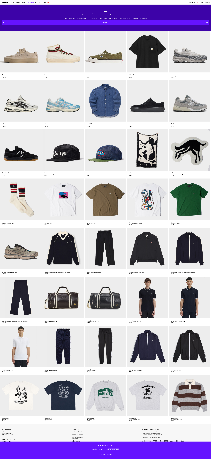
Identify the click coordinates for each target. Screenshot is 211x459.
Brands (24, 2)
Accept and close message (106, 454)
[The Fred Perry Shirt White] (21, 346)
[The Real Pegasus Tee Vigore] (148, 395)
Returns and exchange (77, 437)
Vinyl (44, 2)
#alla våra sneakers (124, 18)
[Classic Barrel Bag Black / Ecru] (63, 297)
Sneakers (18, 2)
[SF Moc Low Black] (148, 101)
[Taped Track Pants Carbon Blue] (63, 346)
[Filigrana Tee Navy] (63, 395)
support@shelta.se (79, 431)
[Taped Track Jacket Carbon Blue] (148, 346)
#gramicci (72, 18)
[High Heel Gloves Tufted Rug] (190, 150)
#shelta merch (113, 18)
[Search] (207, 22)
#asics (65, 18)
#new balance (93, 18)
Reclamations (75, 438)
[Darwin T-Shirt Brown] (105, 199)
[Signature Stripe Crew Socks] (21, 199)
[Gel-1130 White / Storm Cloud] (63, 101)
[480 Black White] (21, 150)
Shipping (74, 440)
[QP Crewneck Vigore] (105, 395)
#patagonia (135, 18)
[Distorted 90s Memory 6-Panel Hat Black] (63, 150)
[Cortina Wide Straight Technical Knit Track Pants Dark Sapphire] (21, 297)
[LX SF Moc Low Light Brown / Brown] (21, 51)
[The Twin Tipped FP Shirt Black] (148, 297)
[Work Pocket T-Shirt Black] (148, 51)
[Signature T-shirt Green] (190, 199)
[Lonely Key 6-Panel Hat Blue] (105, 150)
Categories (31, 2)
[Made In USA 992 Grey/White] (190, 101)
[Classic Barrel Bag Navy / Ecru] (105, 297)
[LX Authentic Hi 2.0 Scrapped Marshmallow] (63, 51)
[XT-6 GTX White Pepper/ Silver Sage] (21, 248)
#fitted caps (143, 18)
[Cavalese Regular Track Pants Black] (105, 248)
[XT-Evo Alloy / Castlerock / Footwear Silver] (190, 51)
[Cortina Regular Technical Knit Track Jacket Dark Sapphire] (190, 248)
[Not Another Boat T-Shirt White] (148, 199)
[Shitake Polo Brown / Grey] (190, 395)
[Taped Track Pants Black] (105, 346)
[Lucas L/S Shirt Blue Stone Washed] (105, 101)
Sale (48, 2)
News (12, 2)
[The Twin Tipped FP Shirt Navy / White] (190, 297)
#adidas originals (82, 18)
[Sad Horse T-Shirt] (63, 199)
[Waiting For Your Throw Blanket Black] (148, 150)
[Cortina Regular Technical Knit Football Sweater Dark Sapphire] (63, 248)
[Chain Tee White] (21, 395)
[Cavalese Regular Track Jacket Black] (148, 248)
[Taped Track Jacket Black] (190, 346)
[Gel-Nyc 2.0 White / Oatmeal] (21, 101)
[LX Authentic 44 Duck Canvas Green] (105, 51)
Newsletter (38, 2)
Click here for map (6, 436)
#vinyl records (103, 18)
